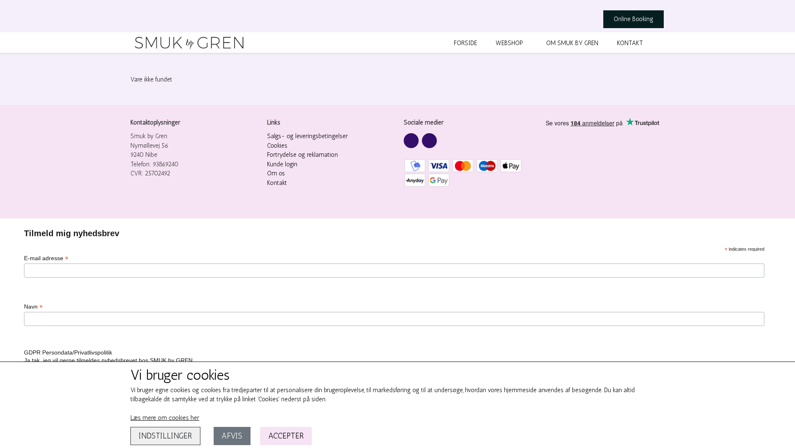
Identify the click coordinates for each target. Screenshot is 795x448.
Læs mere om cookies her (164, 418)
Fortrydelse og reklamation (302, 154)
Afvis (232, 436)
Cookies (277, 145)
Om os (276, 173)
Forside (465, 43)
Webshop (509, 43)
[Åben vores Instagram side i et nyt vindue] (429, 140)
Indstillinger (165, 436)
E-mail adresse (46, 258)
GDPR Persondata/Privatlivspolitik (68, 352)
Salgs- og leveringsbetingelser (307, 136)
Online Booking (633, 19)
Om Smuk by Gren (572, 43)
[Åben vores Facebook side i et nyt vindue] (411, 140)
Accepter (286, 436)
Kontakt (630, 43)
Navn (33, 307)
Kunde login (282, 164)
